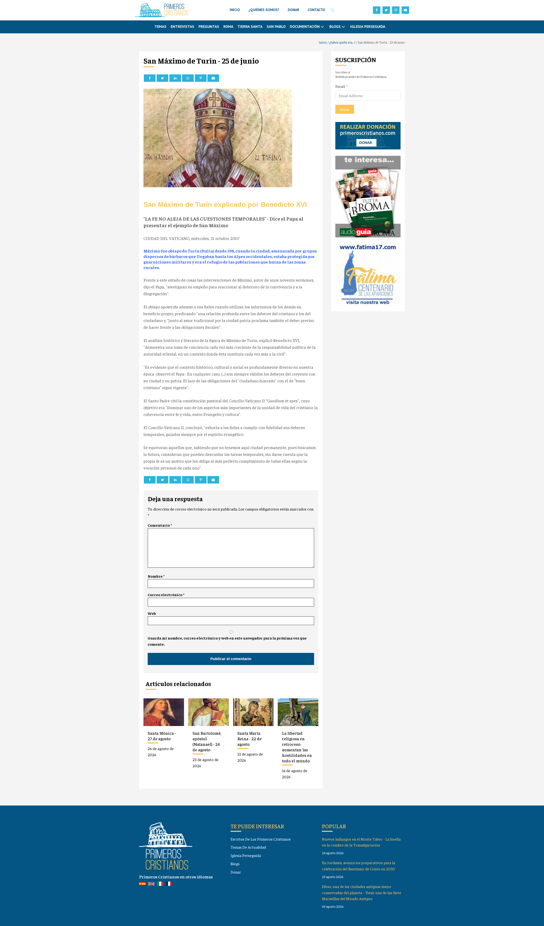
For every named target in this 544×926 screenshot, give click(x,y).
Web (152, 613)
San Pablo (276, 26)
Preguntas (208, 26)
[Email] (213, 78)
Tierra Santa (250, 26)
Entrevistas (182, 26)
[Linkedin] (175, 78)
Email (340, 86)
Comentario (160, 525)
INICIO (235, 9)
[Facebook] (150, 78)
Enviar (345, 109)
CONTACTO (316, 9)
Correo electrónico (166, 594)
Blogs (235, 863)
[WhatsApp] (188, 78)
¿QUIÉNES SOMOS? (263, 9)
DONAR (293, 9)
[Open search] (332, 10)
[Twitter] (162, 78)
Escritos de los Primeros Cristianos (261, 839)
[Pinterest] (201, 78)
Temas (160, 26)
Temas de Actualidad (248, 847)
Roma (228, 26)
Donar (236, 871)
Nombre (156, 576)
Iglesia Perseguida (367, 26)
